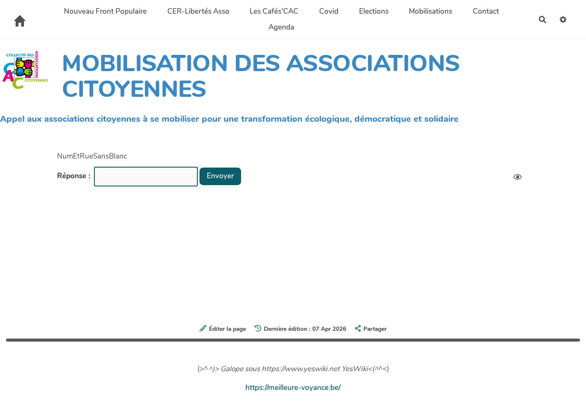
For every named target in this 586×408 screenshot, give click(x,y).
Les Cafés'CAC (274, 11)
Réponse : (74, 176)
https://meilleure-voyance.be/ (293, 388)
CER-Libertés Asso (198, 11)
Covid (328, 11)
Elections (374, 11)
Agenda (281, 27)
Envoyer (220, 176)
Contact (486, 11)
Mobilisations (430, 11)
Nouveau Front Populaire (105, 11)
